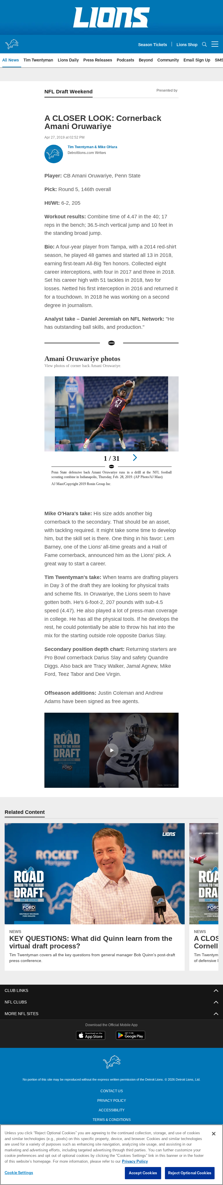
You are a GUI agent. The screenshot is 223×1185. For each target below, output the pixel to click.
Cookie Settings (19, 1173)
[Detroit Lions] (111, 1062)
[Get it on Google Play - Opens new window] (130, 1038)
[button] (111, 750)
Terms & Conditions (111, 1119)
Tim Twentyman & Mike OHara (93, 147)
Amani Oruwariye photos (84, 358)
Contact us (111, 1090)
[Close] (213, 1134)
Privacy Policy (111, 1100)
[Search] (204, 44)
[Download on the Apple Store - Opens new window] (90, 1036)
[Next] (134, 457)
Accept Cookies (143, 1173)
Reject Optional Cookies (189, 1173)
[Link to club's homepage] (12, 41)
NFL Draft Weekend (68, 91)
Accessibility (111, 1109)
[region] (111, 1155)
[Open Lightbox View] (111, 437)
